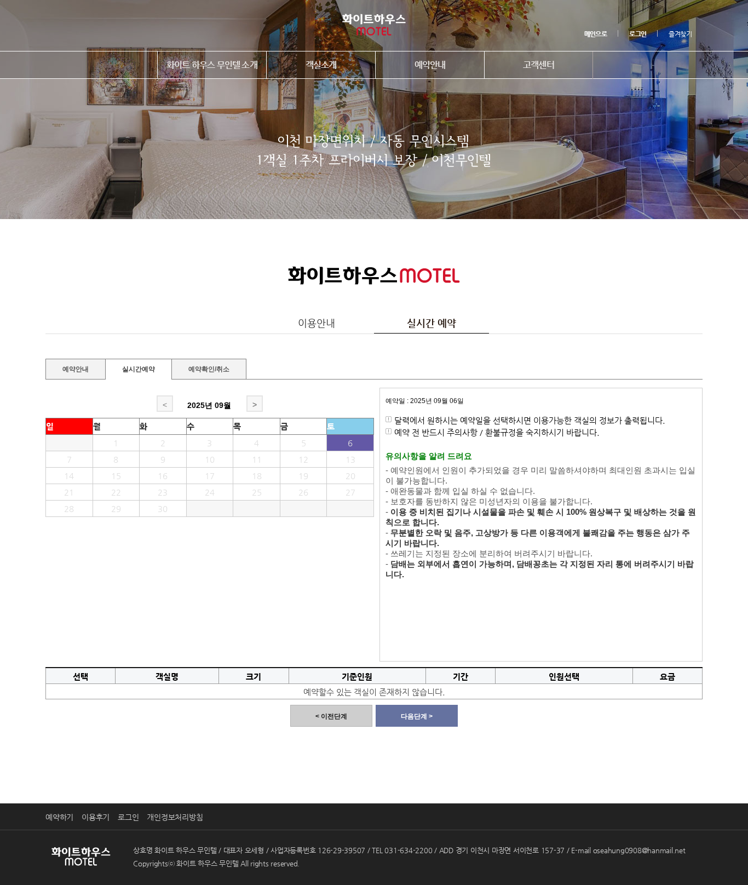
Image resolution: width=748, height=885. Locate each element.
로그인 (128, 817)
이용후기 (96, 817)
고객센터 (538, 65)
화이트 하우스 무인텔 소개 (211, 65)
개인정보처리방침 (175, 817)
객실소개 (321, 65)
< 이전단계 (331, 716)
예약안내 (430, 65)
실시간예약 (138, 369)
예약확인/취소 (208, 367)
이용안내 (316, 323)
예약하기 (59, 817)
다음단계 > (417, 716)
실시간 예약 (431, 323)
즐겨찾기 (680, 34)
